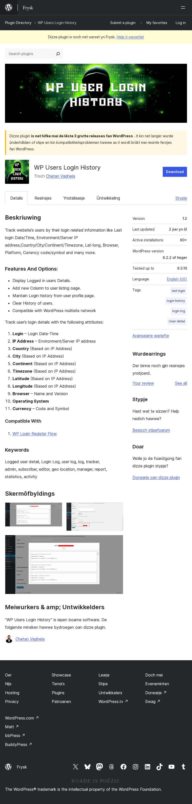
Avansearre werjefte (150, 335)
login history (176, 301)
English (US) (177, 279)
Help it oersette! (130, 37)
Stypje (181, 198)
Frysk (22, 766)
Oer (8, 674)
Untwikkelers (110, 692)
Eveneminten (157, 683)
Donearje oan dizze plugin (156, 477)
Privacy (12, 701)
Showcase (61, 674)
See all (181, 383)
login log (178, 311)
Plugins (58, 692)
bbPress (15, 735)
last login (178, 291)
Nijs (8, 683)
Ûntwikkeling (108, 198)
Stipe (103, 683)
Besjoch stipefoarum (151, 430)
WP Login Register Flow (34, 433)
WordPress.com (22, 717)
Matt (12, 726)
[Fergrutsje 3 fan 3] (116, 541)
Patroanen (61, 701)
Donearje (156, 692)
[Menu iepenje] (184, 7)
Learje (104, 674)
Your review (143, 383)
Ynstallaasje (74, 198)
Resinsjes (43, 198)
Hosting (12, 692)
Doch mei (154, 674)
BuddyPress (18, 744)
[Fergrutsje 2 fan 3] (116, 509)
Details (16, 198)
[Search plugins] (58, 54)
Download (175, 172)
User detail (177, 321)
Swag (152, 701)
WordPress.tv (113, 701)
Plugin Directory (18, 23)
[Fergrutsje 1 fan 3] (55, 509)
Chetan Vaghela (60, 176)
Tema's (58, 683)
